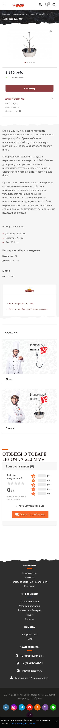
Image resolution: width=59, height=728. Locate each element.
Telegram (22, 707)
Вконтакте (6, 707)
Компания (29, 565)
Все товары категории (21, 303)
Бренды (29, 619)
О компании (29, 572)
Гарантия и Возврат (29, 610)
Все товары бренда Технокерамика (28, 308)
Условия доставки (29, 605)
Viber (45, 707)
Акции (29, 614)
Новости (29, 577)
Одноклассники (37, 707)
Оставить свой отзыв (32, 514)
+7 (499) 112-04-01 (31, 656)
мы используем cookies (23, 723)
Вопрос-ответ (29, 634)
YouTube (29, 707)
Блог (29, 638)
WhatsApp (53, 707)
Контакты (29, 586)
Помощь (29, 626)
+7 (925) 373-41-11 (32, 663)
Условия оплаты (29, 601)
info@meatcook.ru (32, 670)
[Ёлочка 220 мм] (29, 45)
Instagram (14, 707)
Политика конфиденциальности (29, 581)
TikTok (29, 715)
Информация (29, 593)
